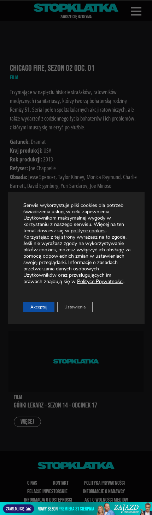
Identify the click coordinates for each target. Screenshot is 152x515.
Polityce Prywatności (100, 281)
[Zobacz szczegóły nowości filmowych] (76, 508)
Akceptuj (38, 307)
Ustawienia (75, 307)
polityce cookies (88, 230)
